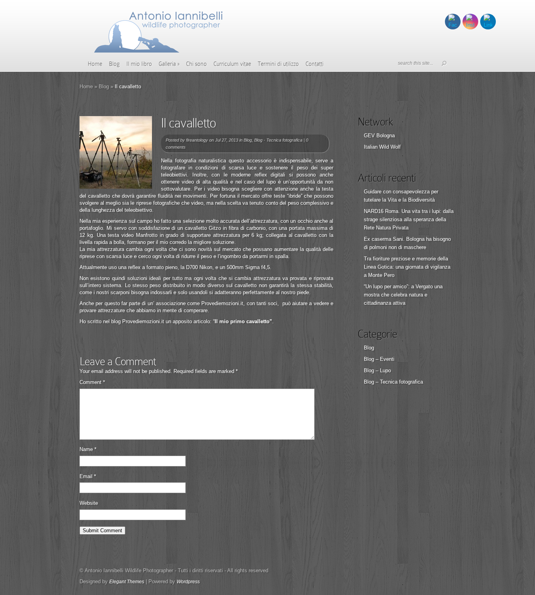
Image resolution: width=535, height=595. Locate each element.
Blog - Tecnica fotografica (278, 140)
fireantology (197, 140)
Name (88, 449)
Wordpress (188, 581)
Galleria (169, 64)
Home (95, 64)
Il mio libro (139, 64)
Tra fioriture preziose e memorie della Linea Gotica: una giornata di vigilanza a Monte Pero (407, 267)
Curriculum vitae (232, 64)
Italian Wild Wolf (382, 147)
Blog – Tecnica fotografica (393, 382)
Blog (114, 64)
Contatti (314, 64)
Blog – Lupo (377, 370)
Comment (92, 382)
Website (89, 503)
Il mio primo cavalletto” (243, 321)
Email (88, 476)
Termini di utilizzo (278, 64)
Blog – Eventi (379, 359)
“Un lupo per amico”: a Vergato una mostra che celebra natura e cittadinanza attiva (403, 295)
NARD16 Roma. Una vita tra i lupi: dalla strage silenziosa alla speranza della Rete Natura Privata (409, 219)
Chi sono (196, 64)
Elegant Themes (126, 581)
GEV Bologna (379, 135)
